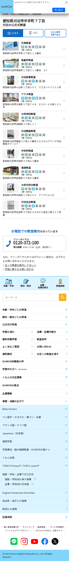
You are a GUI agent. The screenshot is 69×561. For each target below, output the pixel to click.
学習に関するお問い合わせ (19, 269)
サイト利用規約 (57, 527)
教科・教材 (26, 285)
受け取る (59, 10)
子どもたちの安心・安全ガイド (48, 530)
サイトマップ (28, 527)
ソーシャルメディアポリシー (17, 530)
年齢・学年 (8, 285)
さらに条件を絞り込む (55, 33)
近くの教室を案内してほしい (20, 265)
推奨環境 (41, 527)
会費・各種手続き (43, 286)
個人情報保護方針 (11, 527)
